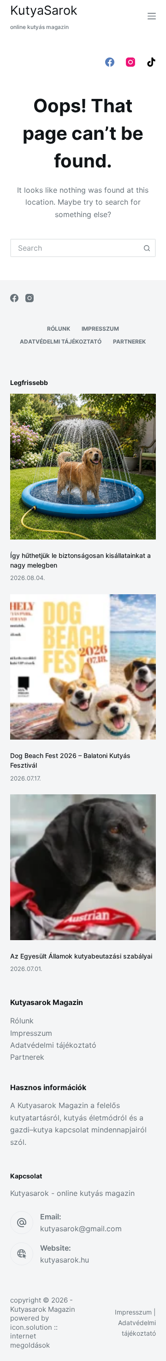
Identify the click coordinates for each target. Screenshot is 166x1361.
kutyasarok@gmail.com (81, 1228)
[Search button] (146, 248)
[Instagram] (130, 62)
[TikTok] (151, 62)
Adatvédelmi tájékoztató (60, 341)
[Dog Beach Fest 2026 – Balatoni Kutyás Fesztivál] (83, 667)
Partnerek (129, 341)
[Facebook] (109, 62)
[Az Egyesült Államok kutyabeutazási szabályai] (83, 867)
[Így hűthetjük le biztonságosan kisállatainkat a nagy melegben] (83, 467)
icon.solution (31, 1327)
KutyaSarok (43, 10)
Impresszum (100, 328)
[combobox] (75, 248)
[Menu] (152, 16)
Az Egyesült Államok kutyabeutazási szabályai (81, 956)
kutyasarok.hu (64, 1259)
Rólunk (58, 328)
